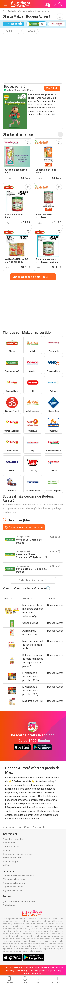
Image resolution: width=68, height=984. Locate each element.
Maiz (30, 11)
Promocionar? (9, 842)
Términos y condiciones (28, 970)
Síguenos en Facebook (14, 879)
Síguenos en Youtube (13, 886)
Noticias (7, 865)
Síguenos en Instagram (14, 883)
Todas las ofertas (16, 11)
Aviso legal (11, 970)
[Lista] (53, 4)
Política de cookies (32, 973)
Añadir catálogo (10, 861)
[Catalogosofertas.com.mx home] (21, 4)
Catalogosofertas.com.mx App (17, 854)
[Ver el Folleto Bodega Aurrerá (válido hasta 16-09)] (15, 111)
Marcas (6, 850)
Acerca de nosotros (12, 857)
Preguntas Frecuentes (13, 839)
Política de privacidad (50, 970)
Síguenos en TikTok (12, 890)
